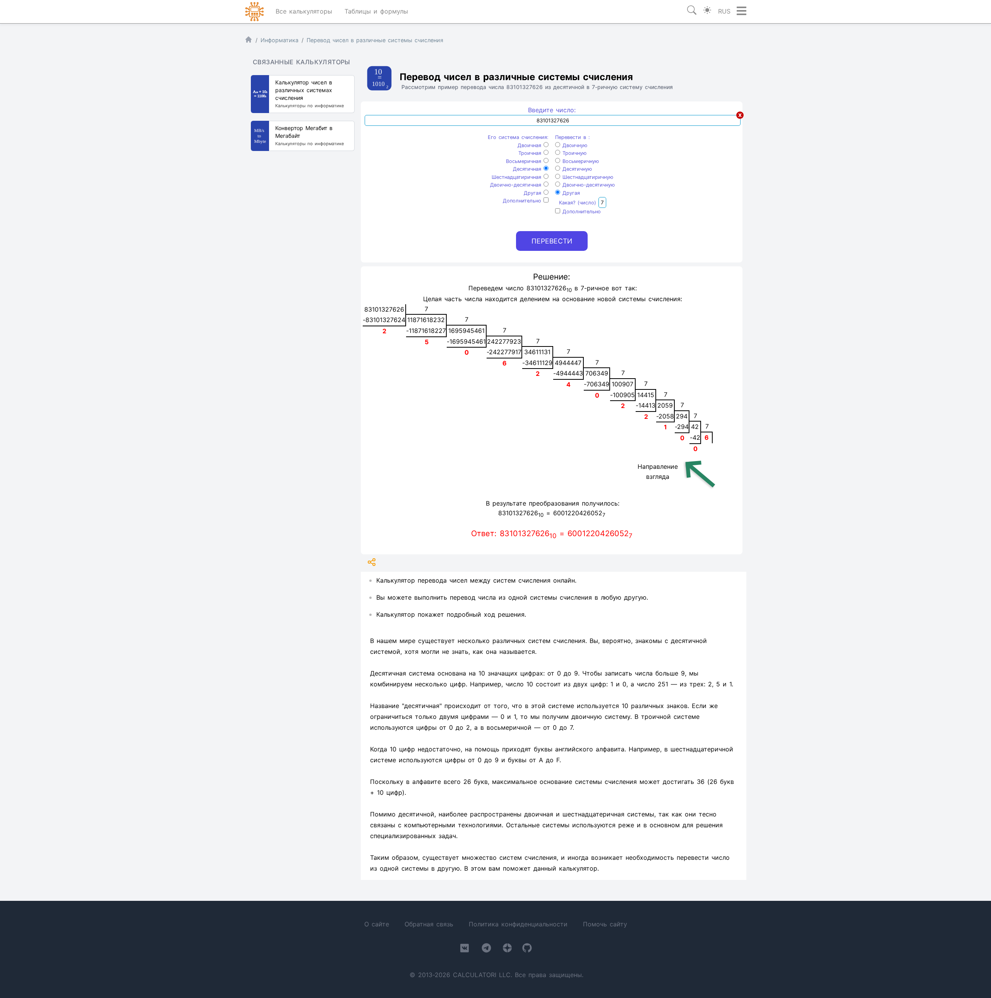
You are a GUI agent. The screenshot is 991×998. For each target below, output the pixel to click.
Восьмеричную (579, 161)
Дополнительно (523, 201)
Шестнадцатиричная (518, 177)
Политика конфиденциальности (518, 924)
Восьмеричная (525, 161)
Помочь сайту (605, 924)
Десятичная (528, 169)
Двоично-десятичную (587, 185)
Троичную (573, 153)
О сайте (376, 924)
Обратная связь (429, 924)
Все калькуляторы (304, 11)
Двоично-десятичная (517, 185)
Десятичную (576, 169)
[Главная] (248, 41)
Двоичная (531, 145)
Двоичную (573, 145)
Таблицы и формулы (376, 11)
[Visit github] (527, 949)
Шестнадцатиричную (586, 177)
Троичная (531, 153)
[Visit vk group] (464, 949)
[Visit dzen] (507, 949)
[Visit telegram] (486, 949)
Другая (534, 193)
